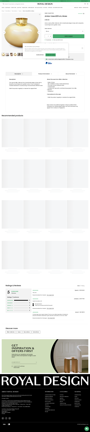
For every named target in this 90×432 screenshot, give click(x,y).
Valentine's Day (78, 394)
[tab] (19, 74)
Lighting (61, 398)
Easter (76, 396)
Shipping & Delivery (49, 396)
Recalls (46, 411)
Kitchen (61, 401)
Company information (49, 403)
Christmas (77, 406)
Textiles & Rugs (63, 403)
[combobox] (84, 1)
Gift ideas (77, 398)
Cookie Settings (40, 54)
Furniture (61, 394)
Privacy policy (48, 401)
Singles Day (77, 401)
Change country (5, 398)
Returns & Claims (48, 398)
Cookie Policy (47, 406)
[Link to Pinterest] (3, 418)
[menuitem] (3, 7)
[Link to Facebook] (6, 418)
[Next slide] (38, 32)
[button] (84, 1)
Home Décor (62, 399)
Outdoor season (78, 399)
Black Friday (77, 403)
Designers (47, 408)
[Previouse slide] (4, 32)
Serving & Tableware (64, 396)
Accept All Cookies (50, 54)
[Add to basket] (82, 48)
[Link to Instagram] (9, 418)
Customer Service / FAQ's (50, 394)
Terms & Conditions (49, 399)
